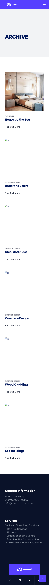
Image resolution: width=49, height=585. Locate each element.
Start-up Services (17, 529)
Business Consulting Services (22, 525)
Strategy (12, 532)
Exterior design (13, 249)
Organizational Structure (21, 535)
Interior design (12, 182)
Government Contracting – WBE (23, 542)
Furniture (9, 116)
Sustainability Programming (23, 539)
